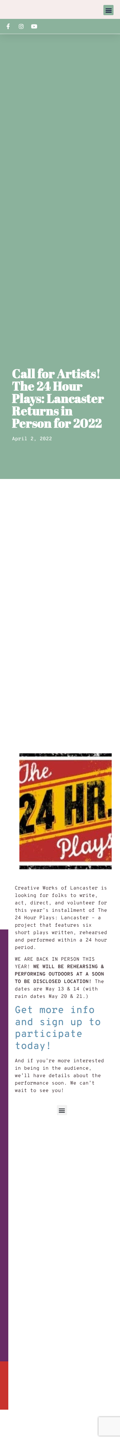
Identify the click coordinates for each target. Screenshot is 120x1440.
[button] (108, 10)
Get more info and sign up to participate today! (58, 1028)
